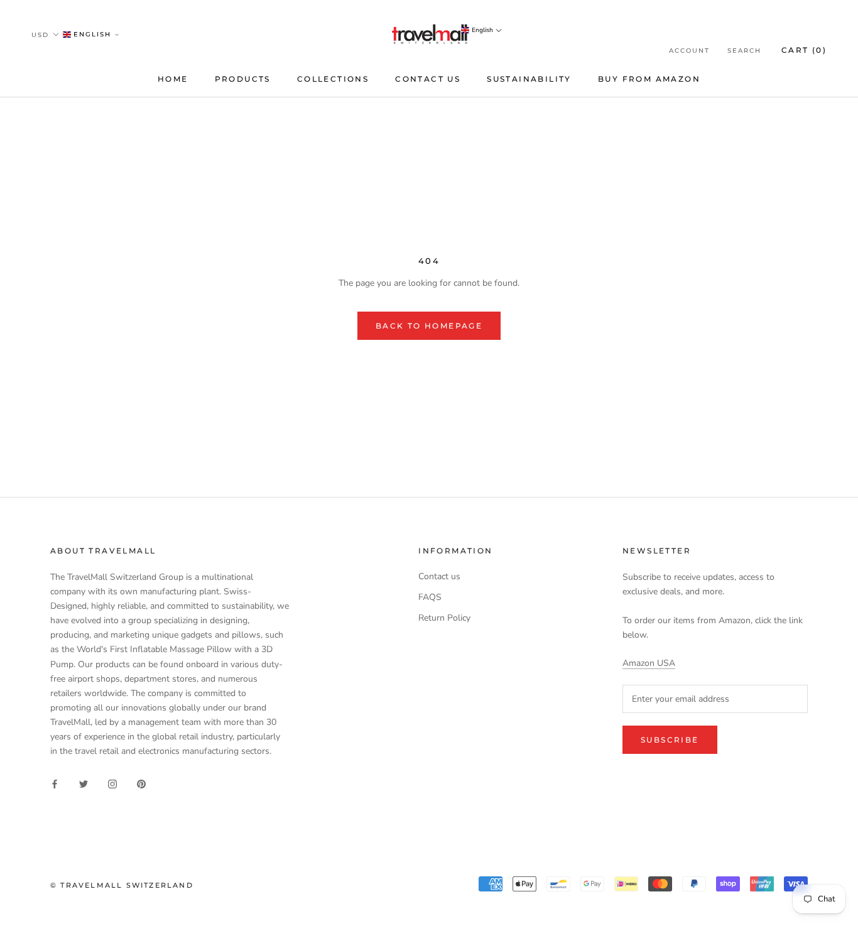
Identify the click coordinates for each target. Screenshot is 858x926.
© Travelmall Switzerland (121, 885)
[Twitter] (83, 783)
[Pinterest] (141, 783)
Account (689, 50)
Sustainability (529, 79)
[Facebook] (54, 783)
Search (744, 50)
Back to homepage (429, 325)
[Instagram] (112, 783)
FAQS (430, 597)
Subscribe (670, 739)
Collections (333, 79)
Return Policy (444, 618)
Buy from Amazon (649, 79)
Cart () (804, 50)
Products (243, 79)
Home (173, 79)
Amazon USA (648, 663)
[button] (91, 34)
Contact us (427, 79)
